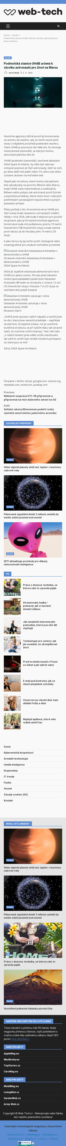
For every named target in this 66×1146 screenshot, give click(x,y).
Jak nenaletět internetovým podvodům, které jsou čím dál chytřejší (12, 625)
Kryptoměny (11, 770)
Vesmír (8, 58)
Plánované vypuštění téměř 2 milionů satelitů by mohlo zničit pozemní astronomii (33, 493)
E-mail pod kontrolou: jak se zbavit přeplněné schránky (12, 683)
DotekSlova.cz (15, 1138)
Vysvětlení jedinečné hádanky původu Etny (33, 987)
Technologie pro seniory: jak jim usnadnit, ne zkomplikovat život (12, 644)
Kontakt (8, 800)
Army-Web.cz (11, 1104)
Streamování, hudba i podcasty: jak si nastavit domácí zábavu (12, 606)
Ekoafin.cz (30, 1138)
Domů (7, 746)
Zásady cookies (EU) (16, 794)
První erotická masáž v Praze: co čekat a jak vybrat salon (12, 664)
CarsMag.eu (11, 1071)
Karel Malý (13, 72)
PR (8, 954)
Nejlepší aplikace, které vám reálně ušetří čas (12, 721)
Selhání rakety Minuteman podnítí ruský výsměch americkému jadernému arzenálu (30, 409)
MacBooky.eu (11, 1059)
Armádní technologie (16, 758)
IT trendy (9, 776)
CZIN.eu (42, 1138)
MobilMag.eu (11, 1086)
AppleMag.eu (11, 1053)
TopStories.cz (12, 1065)
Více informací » (20, 1039)
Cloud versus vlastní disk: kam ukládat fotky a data (12, 702)
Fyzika (7, 782)
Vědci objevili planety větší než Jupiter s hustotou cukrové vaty (33, 445)
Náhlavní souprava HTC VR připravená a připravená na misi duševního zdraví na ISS (30, 396)
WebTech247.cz (16, 1134)
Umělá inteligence (14, 764)
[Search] (58, 26)
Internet (53, 1138)
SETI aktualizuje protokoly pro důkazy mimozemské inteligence (33, 540)
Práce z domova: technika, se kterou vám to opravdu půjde (12, 587)
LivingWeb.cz (11, 1092)
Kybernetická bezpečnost (18, 752)
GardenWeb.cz (12, 1098)
